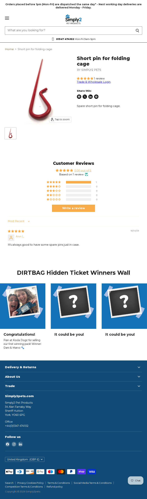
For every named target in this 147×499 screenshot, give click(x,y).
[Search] (137, 30)
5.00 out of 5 (82, 170)
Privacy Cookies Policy (30, 482)
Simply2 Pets (91, 70)
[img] (16, 231)
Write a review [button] (73, 208)
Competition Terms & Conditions (24, 486)
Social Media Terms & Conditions (93, 482)
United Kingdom (23, 459)
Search (9, 482)
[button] (85, 78)
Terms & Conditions (59, 482)
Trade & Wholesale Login (94, 82)
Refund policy (55, 486)
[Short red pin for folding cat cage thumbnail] (10, 133)
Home (9, 49)
